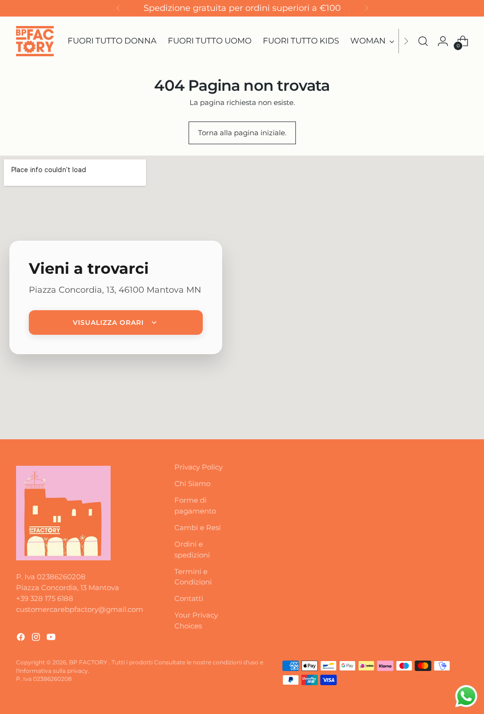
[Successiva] (366, 8)
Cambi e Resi (197, 527)
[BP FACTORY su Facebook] (21, 638)
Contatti (188, 598)
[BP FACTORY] (35, 41)
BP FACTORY (89, 662)
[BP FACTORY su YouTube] (52, 638)
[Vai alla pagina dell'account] (442, 41)
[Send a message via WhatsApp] (466, 696)
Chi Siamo (192, 483)
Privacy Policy (198, 466)
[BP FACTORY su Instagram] (37, 638)
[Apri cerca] (423, 41)
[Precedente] (118, 8)
